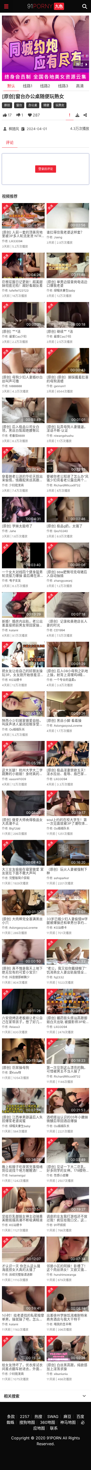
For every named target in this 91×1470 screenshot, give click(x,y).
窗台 (19, 105)
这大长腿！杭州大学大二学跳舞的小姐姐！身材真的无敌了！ (22, 774)
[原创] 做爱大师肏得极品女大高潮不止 (22, 821)
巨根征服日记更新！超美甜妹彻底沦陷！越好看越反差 (22, 283)
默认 (11, 85)
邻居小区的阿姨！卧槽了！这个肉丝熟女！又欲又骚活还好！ (67, 1269)
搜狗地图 (27, 1422)
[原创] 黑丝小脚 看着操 (64, 720)
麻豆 (67, 1416)
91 (45, 6)
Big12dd (14, 828)
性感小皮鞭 (61, 1175)
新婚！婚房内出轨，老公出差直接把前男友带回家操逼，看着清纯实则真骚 (22, 625)
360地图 (47, 1422)
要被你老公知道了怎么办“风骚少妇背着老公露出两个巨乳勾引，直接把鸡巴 (68, 480)
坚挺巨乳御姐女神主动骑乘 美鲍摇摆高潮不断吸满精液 (22, 1218)
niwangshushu (64, 435)
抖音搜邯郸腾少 (19, 977)
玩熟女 (60, 105)
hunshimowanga (65, 1274)
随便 (46, 105)
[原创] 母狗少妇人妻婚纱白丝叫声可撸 (22, 379)
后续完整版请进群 (21, 1274)
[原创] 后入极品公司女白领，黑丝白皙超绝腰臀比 (20, 428)
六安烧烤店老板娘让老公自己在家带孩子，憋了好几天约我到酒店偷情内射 (22, 1021)
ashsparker (61, 878)
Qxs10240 (61, 531)
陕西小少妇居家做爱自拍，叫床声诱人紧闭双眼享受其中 (22, 724)
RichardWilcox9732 (67, 485)
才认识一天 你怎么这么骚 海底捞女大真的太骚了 (21, 1268)
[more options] (84, 1396)
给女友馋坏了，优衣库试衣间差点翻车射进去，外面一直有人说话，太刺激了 (22, 1368)
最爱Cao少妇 (17, 336)
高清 (80, 85)
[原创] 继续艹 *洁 (60, 331)
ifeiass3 (14, 1027)
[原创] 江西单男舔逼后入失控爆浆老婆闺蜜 (22, 1119)
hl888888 (15, 386)
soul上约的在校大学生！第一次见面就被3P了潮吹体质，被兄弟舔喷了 (67, 823)
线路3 (63, 85)
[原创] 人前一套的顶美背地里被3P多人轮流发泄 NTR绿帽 (22, 236)
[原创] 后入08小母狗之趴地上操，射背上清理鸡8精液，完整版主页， (67, 674)
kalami (13, 630)
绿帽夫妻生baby (64, 290)
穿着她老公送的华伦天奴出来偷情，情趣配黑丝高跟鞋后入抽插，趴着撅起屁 (22, 480)
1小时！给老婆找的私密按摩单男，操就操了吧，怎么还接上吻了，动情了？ (23, 1319)
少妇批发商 (16, 485)
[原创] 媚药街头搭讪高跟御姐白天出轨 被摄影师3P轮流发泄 (67, 1021)
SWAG (52, 1416)
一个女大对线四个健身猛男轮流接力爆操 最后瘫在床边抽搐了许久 (23, 575)
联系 (54, 1428)
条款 (11, 1416)
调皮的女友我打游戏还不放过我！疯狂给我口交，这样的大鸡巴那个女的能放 (67, 1220)
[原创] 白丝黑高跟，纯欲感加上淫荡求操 (67, 1367)
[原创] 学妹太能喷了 (17, 526)
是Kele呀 (15, 1072)
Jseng (58, 237)
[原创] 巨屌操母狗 (15, 1067)
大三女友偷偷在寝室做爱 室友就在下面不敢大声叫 (23, 871)
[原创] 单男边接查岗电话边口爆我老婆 (67, 283)
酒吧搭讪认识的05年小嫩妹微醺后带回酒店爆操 (67, 1119)
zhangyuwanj (63, 580)
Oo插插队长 (17, 729)
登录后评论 (45, 169)
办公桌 (32, 105)
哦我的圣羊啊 (62, 1324)
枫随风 (14, 129)
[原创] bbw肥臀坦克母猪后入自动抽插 (67, 574)
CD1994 (59, 630)
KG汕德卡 (15, 680)
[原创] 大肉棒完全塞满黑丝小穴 (22, 921)
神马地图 (68, 1422)
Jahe (12, 531)
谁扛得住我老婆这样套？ (65, 232)
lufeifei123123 (19, 290)
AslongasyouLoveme (68, 725)
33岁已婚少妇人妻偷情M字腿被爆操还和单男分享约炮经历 (67, 922)
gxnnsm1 (60, 386)
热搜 (38, 1416)
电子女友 (15, 580)
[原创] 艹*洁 (11, 331)
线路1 (27, 85)
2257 (24, 1416)
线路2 (45, 85)
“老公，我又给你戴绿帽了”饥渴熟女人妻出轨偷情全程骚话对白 (67, 972)
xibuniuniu (61, 1374)
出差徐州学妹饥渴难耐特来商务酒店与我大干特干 (67, 1317)
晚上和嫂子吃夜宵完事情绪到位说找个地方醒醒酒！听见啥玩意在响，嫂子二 (22, 1170)
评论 (10, 142)
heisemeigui (17, 1175)
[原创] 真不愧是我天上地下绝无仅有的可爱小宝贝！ (22, 970)
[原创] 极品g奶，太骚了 (65, 526)
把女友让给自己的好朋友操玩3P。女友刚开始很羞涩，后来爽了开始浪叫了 (23, 674)
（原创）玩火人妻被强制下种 (67, 871)
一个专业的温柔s (65, 680)
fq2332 (59, 977)
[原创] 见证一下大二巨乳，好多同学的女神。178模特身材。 (67, 1170)
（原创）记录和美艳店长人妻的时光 (67, 623)
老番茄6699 (17, 435)
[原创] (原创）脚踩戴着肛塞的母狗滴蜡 (68, 379)
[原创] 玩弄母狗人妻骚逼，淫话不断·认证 (67, 428)
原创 (7, 105)
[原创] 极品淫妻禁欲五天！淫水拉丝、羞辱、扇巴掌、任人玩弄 (67, 774)
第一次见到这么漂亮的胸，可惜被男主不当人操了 (67, 1069)
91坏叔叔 (60, 1225)
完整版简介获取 (19, 878)
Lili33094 (16, 241)
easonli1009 (17, 779)
